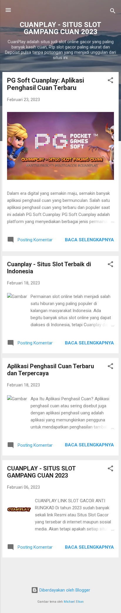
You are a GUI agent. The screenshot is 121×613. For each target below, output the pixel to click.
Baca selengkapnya (89, 239)
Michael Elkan (74, 602)
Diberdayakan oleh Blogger (64, 590)
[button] (110, 81)
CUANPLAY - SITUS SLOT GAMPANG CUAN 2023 (41, 472)
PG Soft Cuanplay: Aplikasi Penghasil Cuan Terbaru (45, 84)
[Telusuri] (112, 12)
